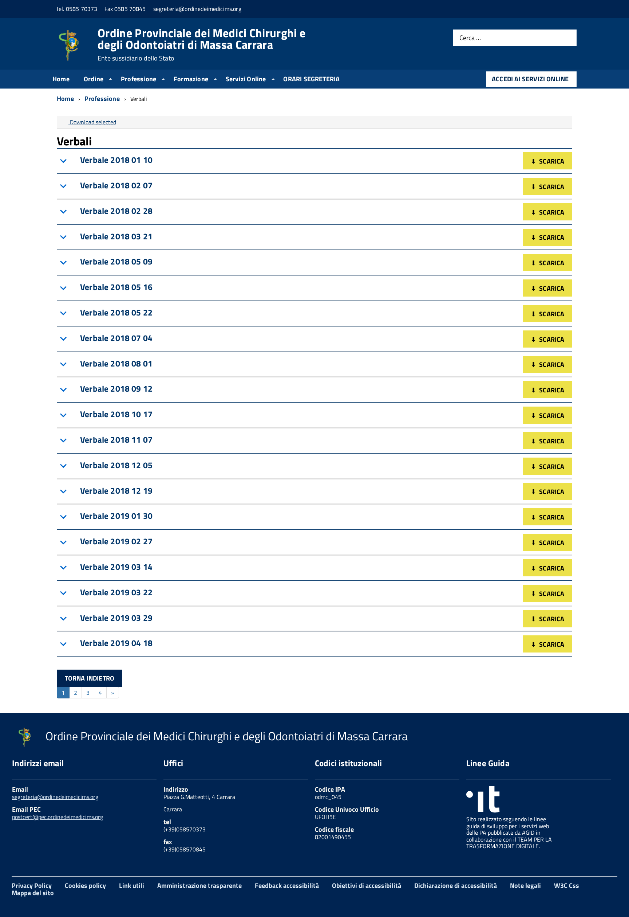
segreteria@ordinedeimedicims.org (55, 796)
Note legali (525, 885)
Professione (138, 79)
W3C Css (566, 885)
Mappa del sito (33, 893)
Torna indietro (90, 678)
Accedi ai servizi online (530, 79)
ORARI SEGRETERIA (311, 79)
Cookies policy (85, 885)
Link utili (131, 885)
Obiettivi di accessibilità (366, 885)
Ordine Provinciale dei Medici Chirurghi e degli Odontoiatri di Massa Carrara (201, 44)
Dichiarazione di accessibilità (455, 885)
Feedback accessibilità (287, 885)
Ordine (93, 79)
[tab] (314, 161)
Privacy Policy (32, 885)
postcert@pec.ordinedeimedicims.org (57, 816)
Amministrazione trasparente (199, 885)
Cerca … (470, 38)
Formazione (191, 79)
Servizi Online (246, 79)
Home (61, 79)
